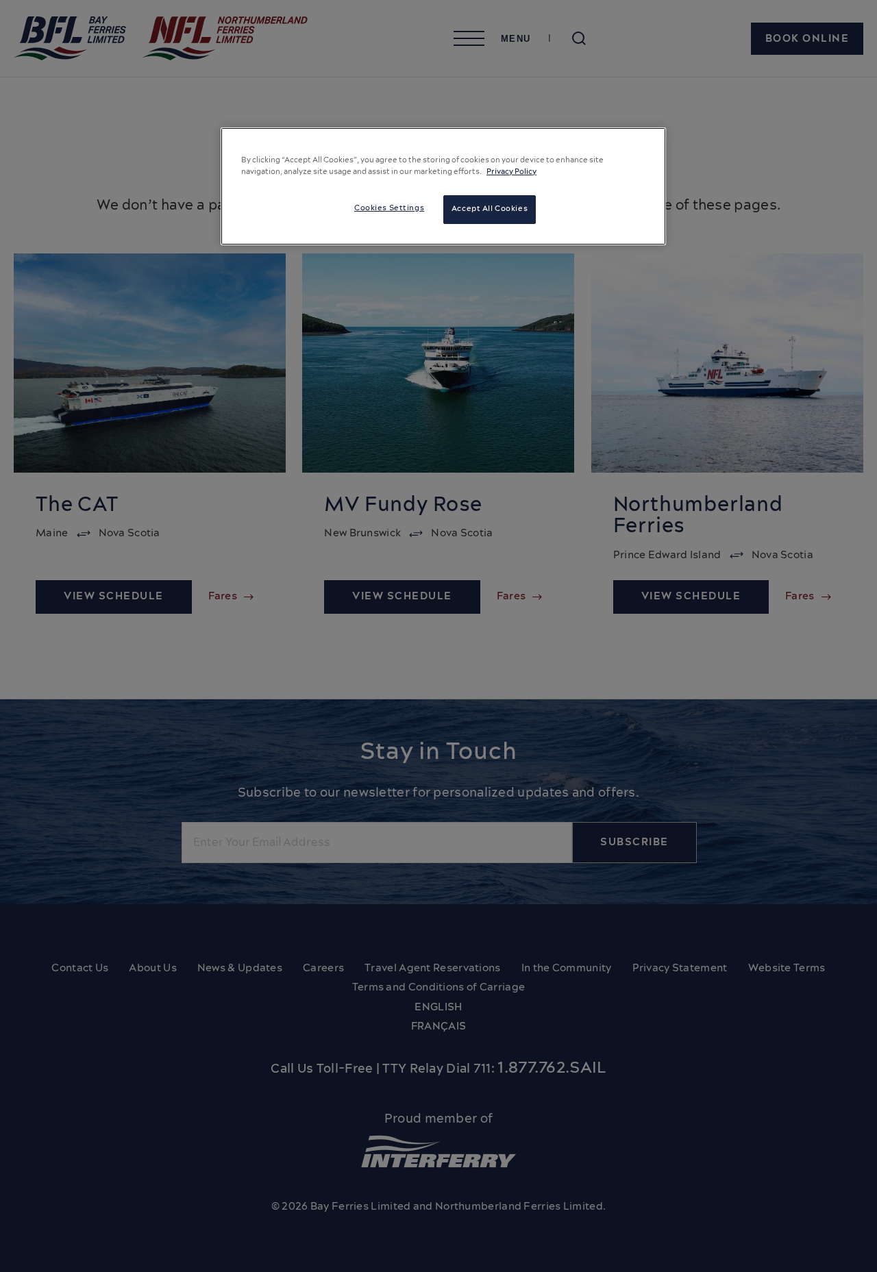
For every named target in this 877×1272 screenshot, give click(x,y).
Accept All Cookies (490, 208)
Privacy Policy (511, 171)
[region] (443, 186)
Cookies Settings (389, 208)
